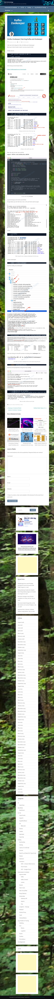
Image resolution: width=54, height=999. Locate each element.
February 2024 (21, 703)
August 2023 (21, 719)
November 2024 (22, 678)
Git (20, 823)
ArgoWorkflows (23, 820)
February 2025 (21, 669)
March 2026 (21, 633)
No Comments (25, 42)
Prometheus (22, 939)
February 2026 (21, 636)
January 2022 (21, 772)
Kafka (21, 404)
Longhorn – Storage (24, 906)
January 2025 (21, 672)
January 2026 (21, 639)
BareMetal (7, 10)
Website (9, 489)
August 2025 (21, 653)
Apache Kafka (12, 404)
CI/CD (22, 7)
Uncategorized (21, 942)
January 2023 (21, 739)
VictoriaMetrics (23, 918)
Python (21, 856)
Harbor (21, 828)
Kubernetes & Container (11, 7)
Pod (22, 904)
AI (18, 802)
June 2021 (20, 792)
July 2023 (20, 722)
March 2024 (20, 700)
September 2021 (22, 783)
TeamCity (21, 837)
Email (9, 482)
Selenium (21, 858)
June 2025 (20, 658)
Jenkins (21, 831)
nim (19, 42)
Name (9, 476)
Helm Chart (22, 887)
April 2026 (20, 630)
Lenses (22, 882)
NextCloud (22, 810)
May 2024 (20, 694)
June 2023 (20, 725)
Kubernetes (22, 896)
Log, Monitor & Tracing (40, 7)
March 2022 (20, 767)
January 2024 (21, 705)
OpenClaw (21, 805)
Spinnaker (21, 834)
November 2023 (22, 711)
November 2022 (22, 744)
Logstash (23, 931)
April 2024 (20, 697)
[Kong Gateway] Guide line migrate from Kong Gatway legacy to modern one (27, 591)
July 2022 (20, 755)
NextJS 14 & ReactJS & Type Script (27, 853)
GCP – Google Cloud (26, 869)
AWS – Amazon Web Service (28, 864)
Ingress (22, 901)
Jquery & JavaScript (24, 847)
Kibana (22, 928)
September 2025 (22, 650)
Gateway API (24, 898)
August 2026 (21, 622)
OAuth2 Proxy (22, 912)
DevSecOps (22, 842)
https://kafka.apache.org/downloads (16, 69)
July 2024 (20, 689)
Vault (20, 915)
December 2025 (21, 641)
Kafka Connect (24, 879)
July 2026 (20, 625)
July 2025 (20, 655)
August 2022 (21, 753)
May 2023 (20, 728)
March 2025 (20, 666)
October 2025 (21, 647)
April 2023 (20, 730)
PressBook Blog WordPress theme (37, 997)
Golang (21, 845)
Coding (29, 7)
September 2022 (22, 750)
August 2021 (21, 786)
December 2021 (21, 775)
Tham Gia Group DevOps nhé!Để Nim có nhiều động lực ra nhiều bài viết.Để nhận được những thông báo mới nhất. (27, 548)
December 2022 (21, 742)
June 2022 (20, 758)
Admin (19, 948)
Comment (10, 456)
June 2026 (20, 628)
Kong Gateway (22, 893)
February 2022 (21, 769)
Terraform (21, 861)
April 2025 (20, 664)
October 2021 (21, 780)
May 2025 (20, 661)
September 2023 (22, 716)
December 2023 (21, 708)
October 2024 (21, 680)
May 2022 (20, 761)
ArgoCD (21, 818)
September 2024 (22, 683)
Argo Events (22, 815)
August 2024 (21, 686)
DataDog (21, 923)
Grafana (21, 936)
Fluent (20, 933)
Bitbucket (23, 826)
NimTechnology (8, 2)
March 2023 (20, 733)
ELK (20, 925)
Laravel (21, 850)
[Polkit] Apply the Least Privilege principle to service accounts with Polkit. (26, 585)
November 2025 (22, 644)
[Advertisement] (27, 565)
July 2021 (20, 789)
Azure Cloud (24, 866)
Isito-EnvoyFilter (23, 890)
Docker (21, 885)
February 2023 (21, 736)
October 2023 (21, 714)
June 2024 (20, 692)
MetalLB (21, 909)
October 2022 (21, 747)
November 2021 (21, 778)
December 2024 (21, 675)
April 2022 (20, 764)
